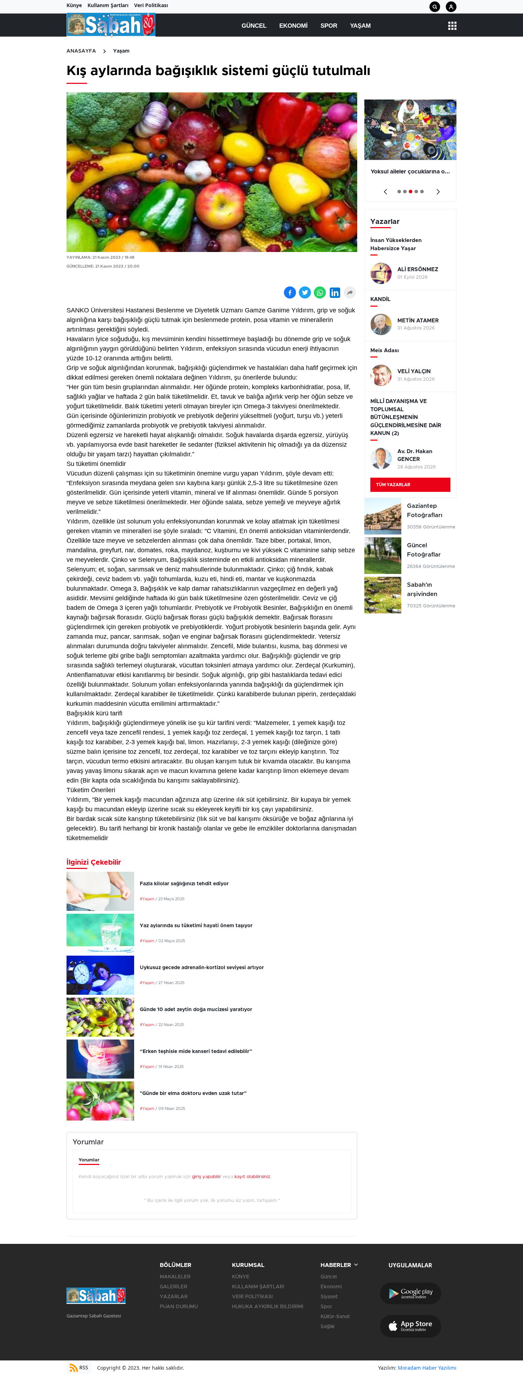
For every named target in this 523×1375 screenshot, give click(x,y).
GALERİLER (173, 1286)
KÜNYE (240, 1276)
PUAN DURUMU (179, 1306)
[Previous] (384, 189)
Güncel (254, 25)
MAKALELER (175, 1276)
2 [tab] (405, 191)
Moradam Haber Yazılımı (427, 1367)
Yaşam (360, 25)
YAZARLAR (173, 1296)
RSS (83, 1367)
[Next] (436, 189)
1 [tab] (399, 191)
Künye (74, 5)
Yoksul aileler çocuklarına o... (410, 171)
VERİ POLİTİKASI (252, 1296)
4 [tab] (416, 191)
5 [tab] (422, 191)
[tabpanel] (410, 151)
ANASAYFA (81, 51)
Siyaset (329, 1296)
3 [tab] (410, 191)
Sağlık (328, 1326)
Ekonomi (293, 25)
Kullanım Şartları (108, 5)
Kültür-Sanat (335, 1316)
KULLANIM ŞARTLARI (258, 1286)
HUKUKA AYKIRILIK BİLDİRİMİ (267, 1306)
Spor (329, 25)
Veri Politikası (151, 5)
